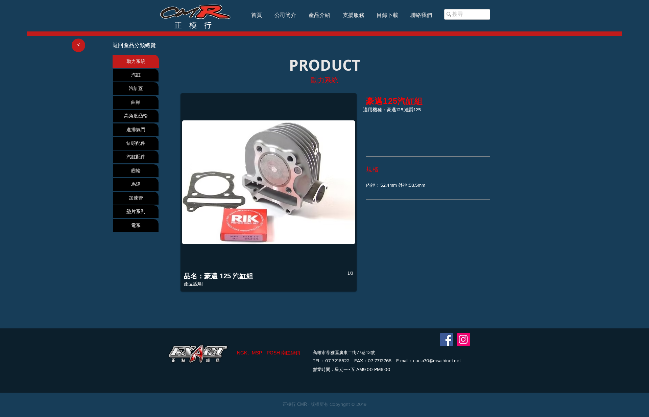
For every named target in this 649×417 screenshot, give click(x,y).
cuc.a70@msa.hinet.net (437, 360)
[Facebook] (446, 339)
